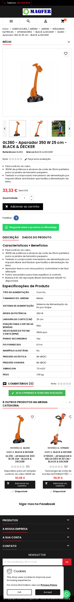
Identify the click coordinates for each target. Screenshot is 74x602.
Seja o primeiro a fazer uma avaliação (38, 392)
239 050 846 (23, 2)
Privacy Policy (49, 585)
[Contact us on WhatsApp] (66, 594)
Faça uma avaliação (39, 159)
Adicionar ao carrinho (22, 207)
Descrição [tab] (11, 237)
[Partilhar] (16, 218)
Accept (48, 592)
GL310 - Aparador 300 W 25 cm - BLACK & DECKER (20, 458)
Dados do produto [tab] (36, 237)
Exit (19, 592)
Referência (9, 152)
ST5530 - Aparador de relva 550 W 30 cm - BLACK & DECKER (58, 458)
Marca (30, 152)
